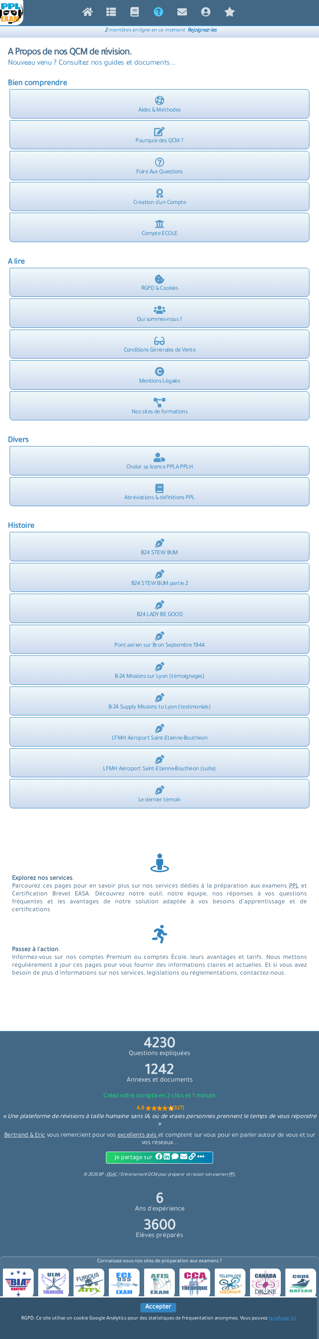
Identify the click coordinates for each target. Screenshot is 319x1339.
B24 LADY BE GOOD (159, 615)
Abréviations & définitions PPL (159, 498)
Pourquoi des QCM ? (159, 141)
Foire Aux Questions (159, 172)
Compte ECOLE (160, 234)
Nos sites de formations (159, 412)
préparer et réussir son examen (202, 1174)
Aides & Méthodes (159, 110)
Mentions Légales (159, 381)
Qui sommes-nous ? (159, 320)
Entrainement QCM (139, 1174)
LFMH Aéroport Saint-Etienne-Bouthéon (159, 738)
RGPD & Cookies (159, 289)
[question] (111, 14)
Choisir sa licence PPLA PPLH (159, 467)
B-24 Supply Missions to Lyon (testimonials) (159, 707)
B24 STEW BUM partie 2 (159, 584)
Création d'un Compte (159, 203)
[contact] (182, 14)
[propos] (158, 14)
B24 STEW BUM (159, 553)
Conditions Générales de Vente (160, 350)
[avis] (229, 14)
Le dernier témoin (159, 800)
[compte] (206, 14)
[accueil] (87, 14)
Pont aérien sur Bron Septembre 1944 (159, 646)
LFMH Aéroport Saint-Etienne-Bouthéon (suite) (159, 769)
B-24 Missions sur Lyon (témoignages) (159, 677)
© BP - (100, 1174)
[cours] (135, 14)
